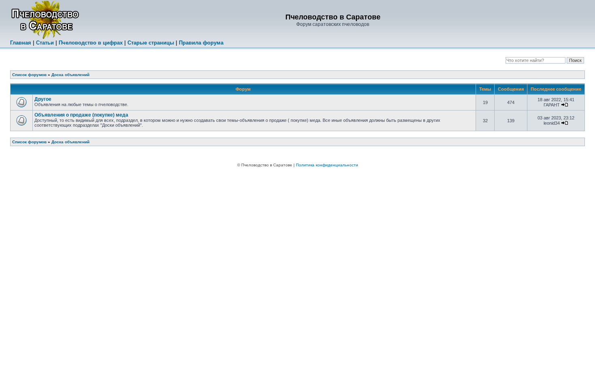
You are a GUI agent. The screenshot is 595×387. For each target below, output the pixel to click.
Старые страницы (151, 43)
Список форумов (29, 74)
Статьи (45, 43)
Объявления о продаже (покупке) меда (81, 115)
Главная (20, 43)
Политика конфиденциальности (327, 165)
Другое (42, 99)
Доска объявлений (70, 74)
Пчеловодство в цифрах (91, 43)
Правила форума (201, 43)
